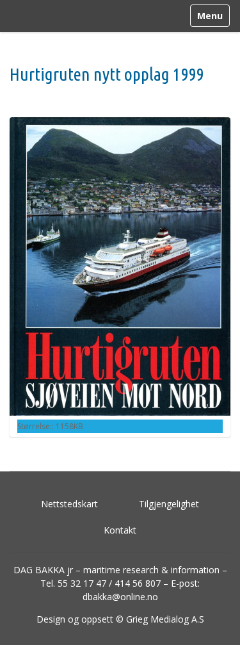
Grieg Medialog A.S (165, 619)
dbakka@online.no (120, 597)
